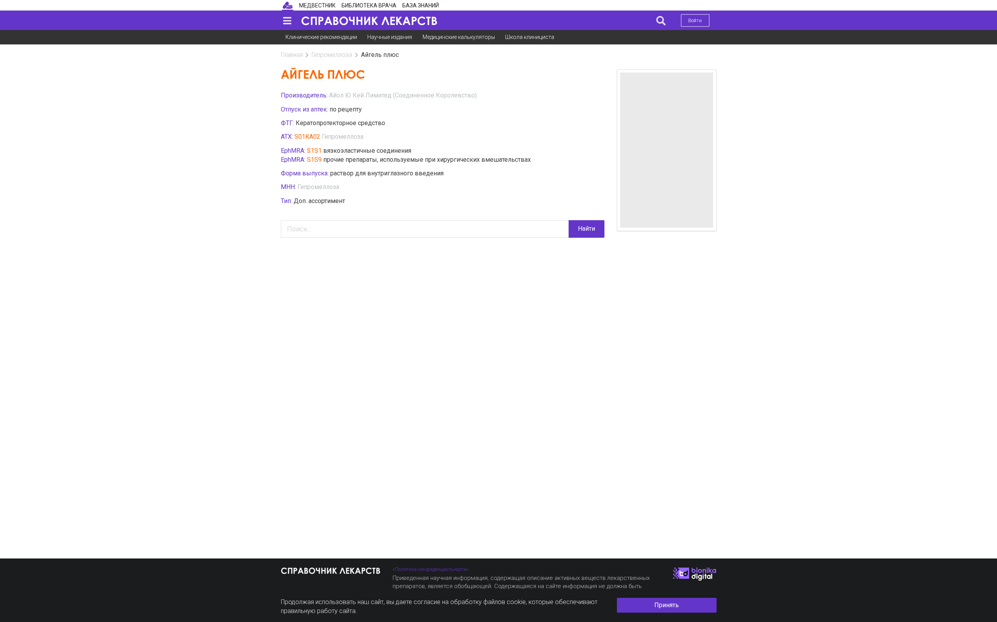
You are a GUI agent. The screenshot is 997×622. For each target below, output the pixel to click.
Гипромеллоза (332, 54)
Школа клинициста (529, 37)
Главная (292, 54)
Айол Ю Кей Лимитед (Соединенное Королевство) (403, 95)
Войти (695, 20)
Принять (666, 605)
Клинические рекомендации (321, 37)
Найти (586, 228)
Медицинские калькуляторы (459, 37)
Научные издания (389, 37)
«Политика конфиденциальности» (431, 569)
